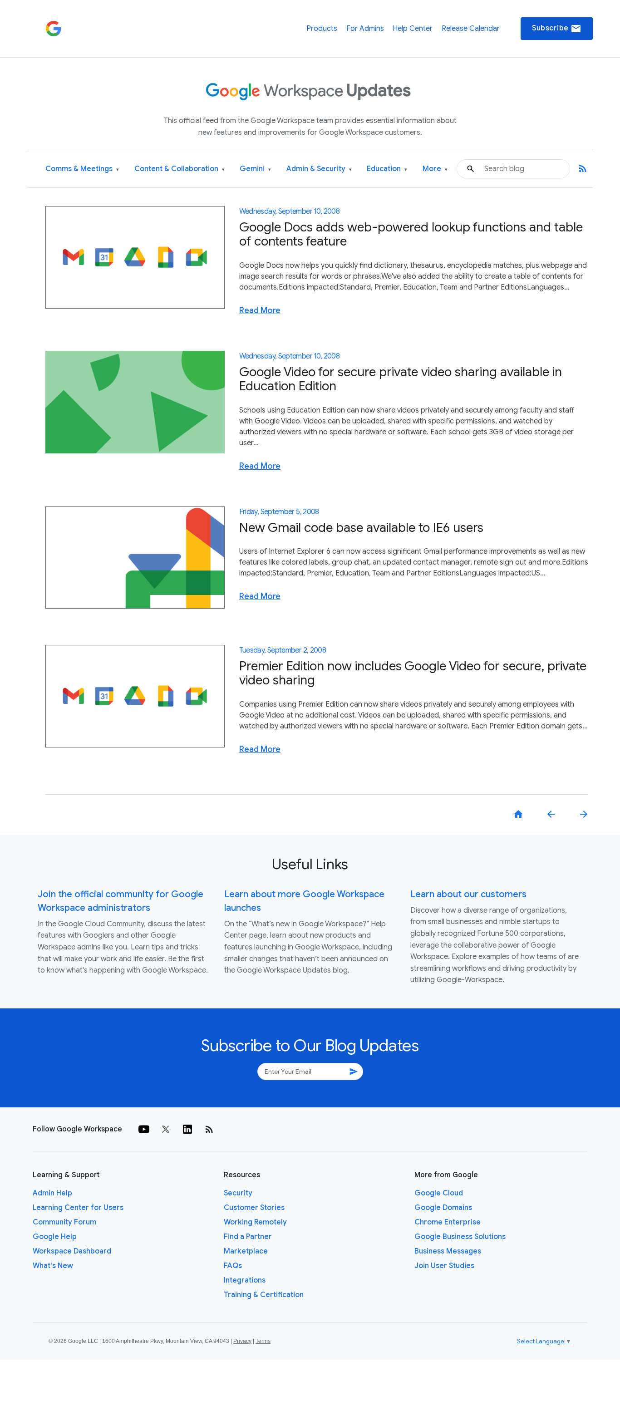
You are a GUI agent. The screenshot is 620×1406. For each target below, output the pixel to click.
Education (387, 169)
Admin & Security (319, 169)
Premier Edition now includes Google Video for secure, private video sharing (412, 673)
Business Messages (447, 1251)
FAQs (233, 1265)
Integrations (245, 1280)
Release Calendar (471, 28)
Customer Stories (254, 1207)
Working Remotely (255, 1222)
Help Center (413, 28)
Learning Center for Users (78, 1207)
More (435, 169)
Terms (263, 1341)
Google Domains (443, 1207)
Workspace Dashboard (72, 1251)
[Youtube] (144, 1129)
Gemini (255, 169)
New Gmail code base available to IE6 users (361, 528)
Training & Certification (264, 1294)
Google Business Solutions (460, 1236)
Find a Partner (248, 1236)
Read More (259, 310)
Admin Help (52, 1193)
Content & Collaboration (179, 169)
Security (238, 1193)
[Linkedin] (187, 1129)
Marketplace (246, 1251)
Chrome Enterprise (447, 1222)
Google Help (55, 1236)
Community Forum (64, 1222)
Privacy (242, 1341)
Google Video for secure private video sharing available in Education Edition (400, 379)
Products (321, 28)
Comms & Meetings (82, 169)
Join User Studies (444, 1265)
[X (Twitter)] (166, 1129)
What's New (53, 1265)
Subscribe (556, 28)
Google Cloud (438, 1193)
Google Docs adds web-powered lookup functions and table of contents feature (411, 234)
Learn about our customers (468, 894)
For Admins (365, 28)
